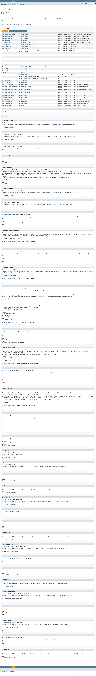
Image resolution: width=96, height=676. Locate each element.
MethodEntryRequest (9, 82)
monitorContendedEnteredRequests (25, 89)
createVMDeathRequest (23, 72)
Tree (18, 1)
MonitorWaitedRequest (6, 62)
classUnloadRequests (23, 40)
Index (26, 1)
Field (33, 42)
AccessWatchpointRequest (10, 34)
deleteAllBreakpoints (23, 74)
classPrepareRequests (23, 38)
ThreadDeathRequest (6, 68)
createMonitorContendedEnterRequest (26, 60)
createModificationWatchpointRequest (26, 56)
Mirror (2, 13)
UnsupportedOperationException (8, 222)
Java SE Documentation (26, 672)
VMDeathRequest (5, 72)
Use (16, 1)
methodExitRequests (23, 84)
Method (14, 4)
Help (28, 1)
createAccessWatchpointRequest (25, 42)
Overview (2, 1)
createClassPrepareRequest (24, 46)
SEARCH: (82, 3)
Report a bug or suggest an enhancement (7, 671)
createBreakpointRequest (24, 44)
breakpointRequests (23, 36)
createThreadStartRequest (24, 70)
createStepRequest (22, 66)
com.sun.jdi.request (9, 8)
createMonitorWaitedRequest (24, 62)
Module (6, 1)
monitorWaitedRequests (23, 95)
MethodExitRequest (8, 84)
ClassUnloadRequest (9, 40)
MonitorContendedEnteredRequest (9, 58)
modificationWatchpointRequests (25, 86)
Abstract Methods (22, 31)
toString (4, 111)
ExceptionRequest (5, 50)
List (3, 34)
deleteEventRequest (23, 76)
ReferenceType (32, 50)
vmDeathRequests (22, 105)
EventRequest (29, 76)
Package (9, 1)
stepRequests (21, 99)
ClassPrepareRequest (9, 38)
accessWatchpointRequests (24, 34)
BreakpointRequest (8, 36)
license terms (15, 674)
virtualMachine (10, 111)
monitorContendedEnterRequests (25, 92)
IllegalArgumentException (7, 324)
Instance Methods (13, 31)
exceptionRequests (22, 80)
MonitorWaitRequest (6, 64)
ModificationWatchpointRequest (8, 56)
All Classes (2, 668)
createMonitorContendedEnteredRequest (27, 58)
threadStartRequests (23, 103)
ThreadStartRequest (6, 70)
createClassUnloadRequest (24, 48)
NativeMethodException (7, 342)
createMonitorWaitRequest (24, 64)
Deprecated (22, 1)
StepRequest (4, 66)
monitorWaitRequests (23, 97)
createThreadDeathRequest (24, 68)
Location (31, 44)
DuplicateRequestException (7, 322)
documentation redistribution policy (26, 674)
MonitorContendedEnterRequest (8, 60)
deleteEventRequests (23, 78)
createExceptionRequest (23, 50)
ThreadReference (30, 66)
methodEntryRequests (23, 82)
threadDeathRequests (23, 101)
